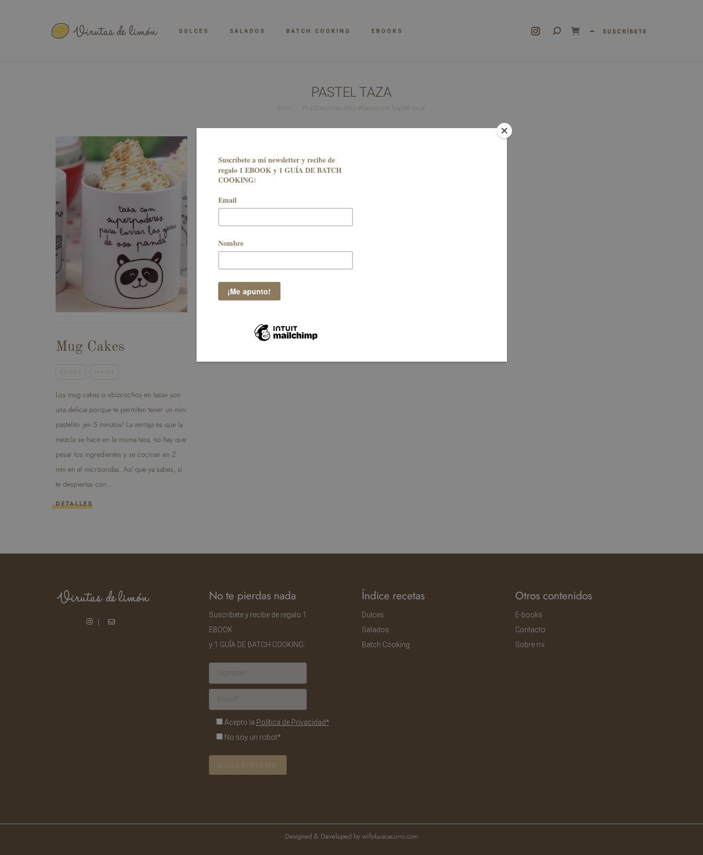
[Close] (504, 130)
